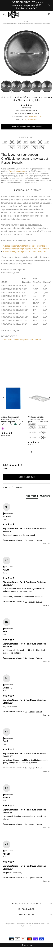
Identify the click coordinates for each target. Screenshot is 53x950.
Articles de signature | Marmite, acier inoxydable (25, 246)
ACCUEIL (26, 21)
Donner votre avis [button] (27, 477)
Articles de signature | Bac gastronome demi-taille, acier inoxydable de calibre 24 (13, 419)
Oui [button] (26, 540)
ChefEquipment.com (13, 14)
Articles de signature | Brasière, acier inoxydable (25, 251)
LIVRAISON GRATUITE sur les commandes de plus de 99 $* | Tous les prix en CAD (27, 5)
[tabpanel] (13, 410)
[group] (26, 465)
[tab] (32, 496)
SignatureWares (30, 119)
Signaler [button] (31, 540)
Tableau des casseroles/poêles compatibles (21, 339)
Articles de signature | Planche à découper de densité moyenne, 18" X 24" (39, 419)
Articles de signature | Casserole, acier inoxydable (26, 249)
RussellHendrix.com (17, 171)
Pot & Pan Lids (35, 116)
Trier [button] (5, 487)
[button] (26, 106)
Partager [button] (39, 540)
